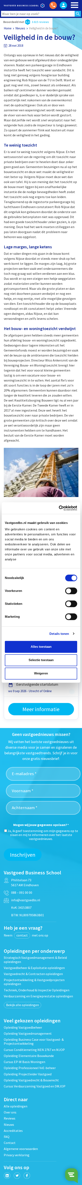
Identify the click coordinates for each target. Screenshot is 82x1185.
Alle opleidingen (15, 1106)
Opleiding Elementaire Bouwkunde (29, 1056)
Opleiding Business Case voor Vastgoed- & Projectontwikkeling (34, 1041)
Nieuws (20, 28)
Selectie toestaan (41, 660)
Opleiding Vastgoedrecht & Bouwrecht (31, 1080)
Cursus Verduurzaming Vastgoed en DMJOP (34, 1086)
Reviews (9, 1118)
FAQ (6, 1137)
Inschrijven (22, 854)
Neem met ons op (26, 935)
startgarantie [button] (72, 691)
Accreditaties (13, 1131)
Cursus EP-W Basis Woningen (24, 1062)
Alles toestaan (41, 646)
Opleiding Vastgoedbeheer (23, 1027)
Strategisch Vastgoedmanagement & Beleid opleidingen (35, 959)
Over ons (10, 1112)
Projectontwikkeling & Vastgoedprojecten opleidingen (34, 982)
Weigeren (41, 673)
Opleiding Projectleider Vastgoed (28, 1074)
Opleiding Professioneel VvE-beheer (30, 1068)
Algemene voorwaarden (21, 1149)
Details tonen (59, 633)
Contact (10, 1143)
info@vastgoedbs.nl (25, 900)
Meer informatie (41, 709)
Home (8, 28)
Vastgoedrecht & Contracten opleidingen (33, 974)
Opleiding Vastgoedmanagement (28, 1033)
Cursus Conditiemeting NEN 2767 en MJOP (34, 1050)
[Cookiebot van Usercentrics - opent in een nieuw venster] (59, 508)
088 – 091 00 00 (21, 892)
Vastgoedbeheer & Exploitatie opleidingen (34, 968)
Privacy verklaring (16, 1155)
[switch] (71, 590)
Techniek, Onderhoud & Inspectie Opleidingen (36, 990)
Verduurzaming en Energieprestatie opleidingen (38, 996)
